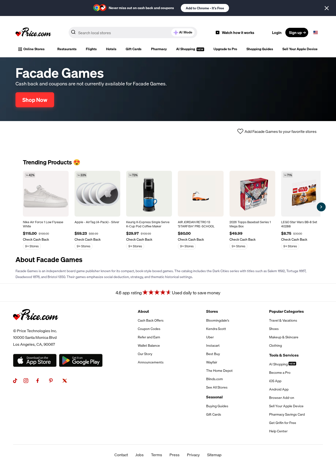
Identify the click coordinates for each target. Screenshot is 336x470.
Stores (212, 311)
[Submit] (73, 33)
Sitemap (214, 455)
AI (185, 32)
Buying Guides (217, 406)
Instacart (213, 345)
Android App (279, 389)
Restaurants (66, 49)
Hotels (111, 49)
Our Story (145, 354)
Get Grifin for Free (282, 422)
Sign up (295, 32)
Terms (156, 455)
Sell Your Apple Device (300, 49)
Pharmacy (159, 49)
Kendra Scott (216, 328)
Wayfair (211, 362)
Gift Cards (133, 49)
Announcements (151, 362)
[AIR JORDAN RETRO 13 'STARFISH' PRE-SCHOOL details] (201, 194)
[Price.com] (35, 326)
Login (277, 32)
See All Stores (217, 387)
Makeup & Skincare (283, 337)
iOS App (275, 381)
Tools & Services (284, 355)
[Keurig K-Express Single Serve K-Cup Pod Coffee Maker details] (149, 194)
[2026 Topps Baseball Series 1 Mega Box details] (252, 194)
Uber (210, 337)
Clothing (275, 345)
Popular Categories (286, 311)
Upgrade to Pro (225, 49)
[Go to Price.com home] (33, 32)
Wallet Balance (149, 345)
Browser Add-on (281, 397)
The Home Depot (219, 370)
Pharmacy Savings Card (287, 414)
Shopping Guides (259, 49)
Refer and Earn (149, 337)
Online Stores (34, 49)
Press (174, 455)
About (143, 311)
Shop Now (34, 99)
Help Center (278, 431)
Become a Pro (279, 372)
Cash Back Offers (151, 320)
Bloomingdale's (217, 320)
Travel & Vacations (283, 320)
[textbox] (315, 32)
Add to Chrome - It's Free (205, 8)
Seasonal (214, 397)
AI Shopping (186, 49)
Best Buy (213, 354)
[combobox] (133, 32)
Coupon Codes (149, 328)
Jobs (139, 455)
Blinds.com (214, 379)
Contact (121, 455)
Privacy (193, 455)
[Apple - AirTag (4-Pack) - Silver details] (97, 194)
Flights (91, 49)
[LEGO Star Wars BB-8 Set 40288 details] (304, 194)
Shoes (274, 328)
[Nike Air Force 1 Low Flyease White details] (46, 194)
